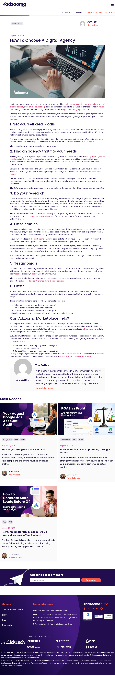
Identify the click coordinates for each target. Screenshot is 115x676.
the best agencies (38, 239)
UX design (80, 104)
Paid (16, 439)
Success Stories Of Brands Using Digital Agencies (42, 281)
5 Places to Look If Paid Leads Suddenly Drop (52, 624)
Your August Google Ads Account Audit (24, 449)
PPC (10, 522)
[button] (86, 4)
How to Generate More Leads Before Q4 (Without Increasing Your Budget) (24, 533)
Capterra (34, 274)
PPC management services (38, 216)
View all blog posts (44, 388)
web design (70, 104)
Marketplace (17, 23)
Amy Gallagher (15, 475)
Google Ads (7, 439)
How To (79, 13)
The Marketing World (12, 609)
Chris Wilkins (92, 25)
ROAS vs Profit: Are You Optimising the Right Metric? (56, 614)
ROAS (23, 439)
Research (7, 625)
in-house (100, 107)
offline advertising (37, 107)
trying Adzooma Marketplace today (76, 356)
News (5, 614)
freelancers (89, 329)
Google (16, 274)
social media (90, 104)
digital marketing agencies (73, 109)
